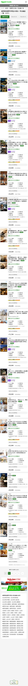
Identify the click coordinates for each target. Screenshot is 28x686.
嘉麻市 (20, 617)
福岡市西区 (18, 606)
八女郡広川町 (5, 634)
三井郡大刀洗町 (13, 632)
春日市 (9, 614)
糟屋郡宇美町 (5, 621)
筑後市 (4, 612)
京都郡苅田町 (5, 636)
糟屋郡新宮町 (13, 623)
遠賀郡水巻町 (20, 625)
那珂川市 (17, 619)
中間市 (15, 612)
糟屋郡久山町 (20, 623)
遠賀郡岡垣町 (5, 627)
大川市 (8, 612)
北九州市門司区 (6, 597)
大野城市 (13, 614)
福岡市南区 (12, 606)
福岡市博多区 (21, 604)
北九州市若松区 (14, 597)
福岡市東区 (14, 604)
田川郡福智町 (20, 634)
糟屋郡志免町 (20, 621)
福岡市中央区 (5, 606)
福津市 (8, 617)
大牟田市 (19, 608)
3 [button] (15, 573)
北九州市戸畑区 (6, 599)
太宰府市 (22, 614)
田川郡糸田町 (13, 634)
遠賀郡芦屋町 (13, 625)
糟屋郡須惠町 (5, 623)
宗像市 (18, 614)
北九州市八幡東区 (16, 601)
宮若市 (17, 617)
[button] (22, 573)
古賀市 (4, 617)
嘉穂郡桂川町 (13, 630)
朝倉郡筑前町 (20, 630)
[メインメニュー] (26, 2)
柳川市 (17, 610)
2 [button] (12, 573)
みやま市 (8, 619)
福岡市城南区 (5, 608)
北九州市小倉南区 (6, 601)
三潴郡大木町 (21, 632)
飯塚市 (13, 610)
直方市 (9, 610)
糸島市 (13, 619)
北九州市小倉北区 (15, 599)
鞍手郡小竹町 (20, 627)
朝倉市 (4, 619)
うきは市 (12, 617)
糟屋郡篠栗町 (13, 621)
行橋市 (11, 612)
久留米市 (4, 610)
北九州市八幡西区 (6, 604)
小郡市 (19, 612)
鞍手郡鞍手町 (5, 630)
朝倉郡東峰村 (5, 632)
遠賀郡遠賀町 (13, 627)
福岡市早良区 (13, 608)
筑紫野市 (4, 614)
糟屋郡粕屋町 (5, 625)
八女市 (20, 610)
